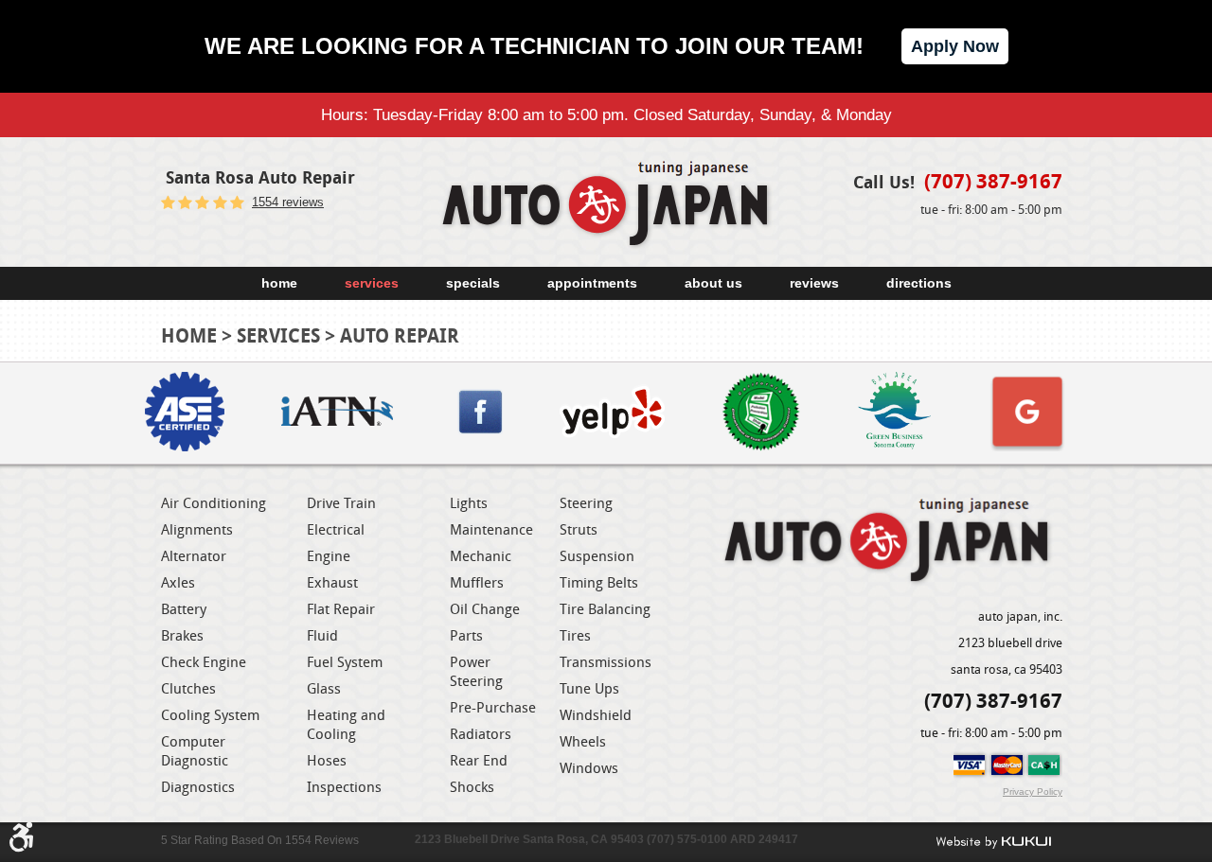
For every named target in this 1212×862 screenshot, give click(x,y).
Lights (469, 502)
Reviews (814, 282)
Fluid (322, 634)
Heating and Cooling (346, 724)
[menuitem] (279, 283)
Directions (919, 282)
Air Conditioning (213, 502)
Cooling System (210, 714)
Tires (575, 634)
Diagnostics (198, 786)
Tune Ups (589, 687)
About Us (713, 282)
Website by (993, 842)
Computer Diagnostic (194, 750)
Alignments (197, 528)
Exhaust (332, 581)
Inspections (344, 786)
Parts (466, 634)
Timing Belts (599, 581)
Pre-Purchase (493, 706)
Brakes (182, 634)
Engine (328, 555)
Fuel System (345, 661)
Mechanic (480, 555)
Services (372, 282)
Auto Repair (399, 335)
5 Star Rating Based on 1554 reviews (260, 840)
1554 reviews (288, 202)
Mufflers (477, 581)
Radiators (480, 733)
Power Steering (476, 671)
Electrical (336, 528)
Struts (578, 528)
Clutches (188, 687)
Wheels (583, 740)
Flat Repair (341, 608)
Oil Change (485, 608)
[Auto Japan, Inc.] (606, 205)
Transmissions (605, 661)
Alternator (193, 555)
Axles (178, 581)
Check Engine (203, 661)
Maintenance (491, 528)
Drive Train (341, 502)
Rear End (479, 759)
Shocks (472, 786)
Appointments (592, 282)
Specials (473, 282)
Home (279, 282)
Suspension (597, 555)
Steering (586, 502)
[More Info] (184, 413)
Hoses (327, 759)
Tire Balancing (605, 608)
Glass (324, 687)
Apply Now (955, 46)
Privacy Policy (1032, 791)
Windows (589, 767)
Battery (183, 608)
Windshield (596, 714)
